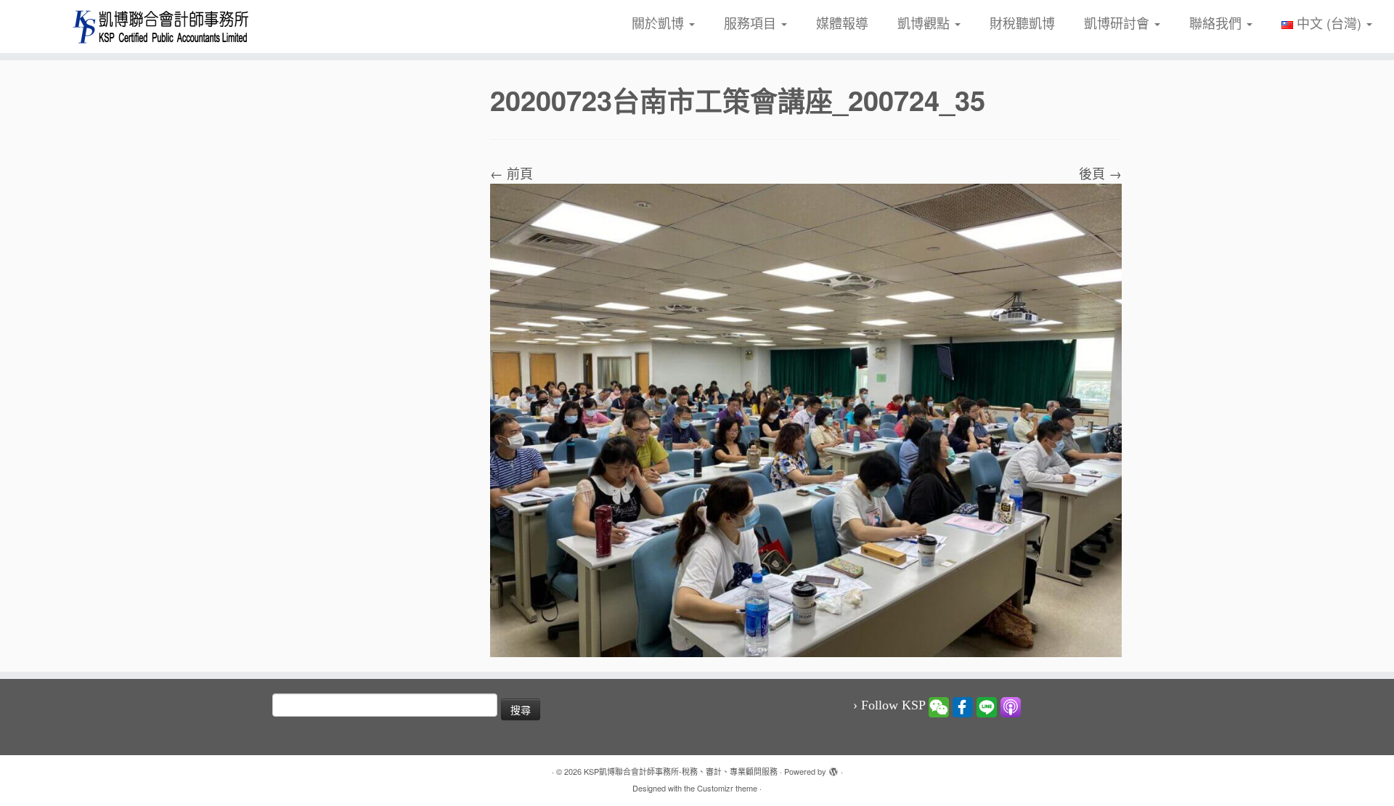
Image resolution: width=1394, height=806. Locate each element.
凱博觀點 (925, 22)
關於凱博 (660, 22)
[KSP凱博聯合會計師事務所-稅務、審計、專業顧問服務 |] (161, 26)
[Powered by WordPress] (833, 768)
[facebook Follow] (963, 706)
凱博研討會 (1118, 22)
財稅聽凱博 (1022, 22)
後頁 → (1100, 172)
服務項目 (752, 22)
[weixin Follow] (939, 706)
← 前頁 (511, 172)
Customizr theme (727, 788)
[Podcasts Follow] (1010, 706)
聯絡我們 (1217, 22)
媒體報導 (842, 22)
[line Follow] (987, 706)
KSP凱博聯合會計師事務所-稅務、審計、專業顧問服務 (681, 771)
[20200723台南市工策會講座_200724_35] (806, 418)
